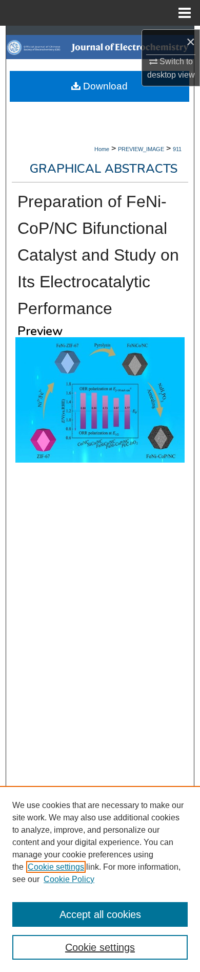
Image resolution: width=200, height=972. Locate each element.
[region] (100, 879)
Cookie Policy (69, 879)
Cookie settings (56, 867)
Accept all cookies (100, 914)
